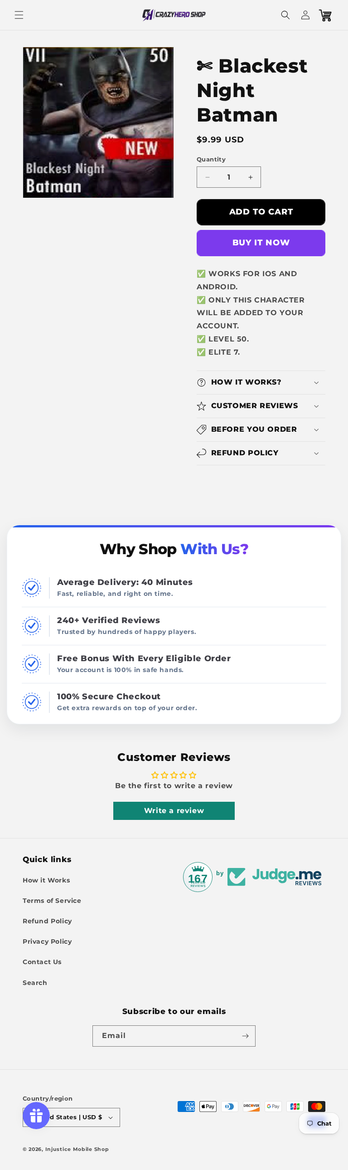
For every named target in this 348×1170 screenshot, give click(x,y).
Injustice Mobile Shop (77, 1149)
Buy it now (261, 243)
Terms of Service (52, 901)
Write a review (174, 810)
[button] (19, 15)
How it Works (46, 880)
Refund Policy (47, 921)
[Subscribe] (245, 1036)
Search (35, 983)
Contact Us (42, 962)
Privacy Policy (47, 941)
